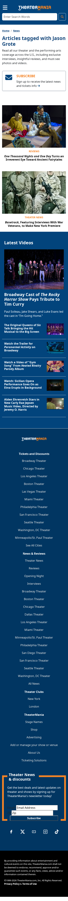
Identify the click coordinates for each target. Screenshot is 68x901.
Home (5, 30)
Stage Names (34, 722)
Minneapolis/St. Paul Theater (34, 538)
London (34, 706)
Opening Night (34, 576)
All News (34, 684)
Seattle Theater (34, 522)
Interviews (34, 584)
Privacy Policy (12, 883)
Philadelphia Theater (34, 507)
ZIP (9, 813)
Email (11, 808)
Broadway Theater (34, 461)
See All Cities (34, 545)
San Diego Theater (34, 653)
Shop (34, 729)
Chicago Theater (34, 468)
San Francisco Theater (34, 515)
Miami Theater (34, 499)
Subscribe (34, 818)
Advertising (34, 737)
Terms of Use (29, 883)
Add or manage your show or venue (34, 745)
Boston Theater (34, 484)
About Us (34, 753)
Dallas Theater (34, 614)
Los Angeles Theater (34, 476)
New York (34, 699)
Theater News (34, 217)
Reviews (34, 151)
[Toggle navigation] (2, 7)
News (16, 30)
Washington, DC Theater (34, 530)
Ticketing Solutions (34, 760)
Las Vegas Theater (34, 491)
